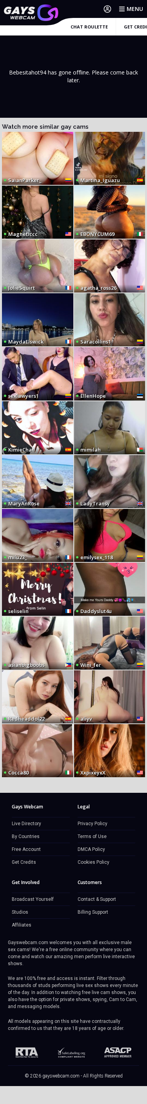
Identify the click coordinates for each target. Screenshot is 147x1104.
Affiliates (21, 925)
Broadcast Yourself (33, 899)
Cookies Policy (93, 862)
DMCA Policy (91, 849)
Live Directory (26, 823)
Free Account (26, 849)
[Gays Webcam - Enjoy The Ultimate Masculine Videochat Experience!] (31, 12)
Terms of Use (92, 836)
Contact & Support (97, 899)
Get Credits (24, 862)
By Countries (26, 836)
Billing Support (93, 912)
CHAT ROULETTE (89, 27)
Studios (20, 912)
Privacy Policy (92, 823)
